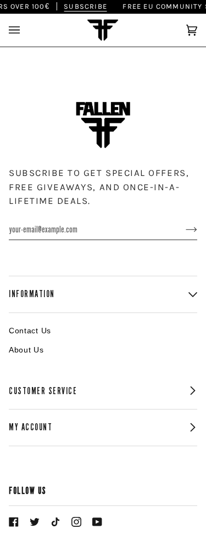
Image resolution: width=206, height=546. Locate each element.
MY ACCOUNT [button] (30, 427)
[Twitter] (35, 522)
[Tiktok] (55, 522)
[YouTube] (97, 522)
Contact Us (30, 330)
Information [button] (32, 294)
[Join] (182, 229)
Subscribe (83, 6)
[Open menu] (25, 30)
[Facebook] (14, 522)
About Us (26, 349)
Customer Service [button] (43, 391)
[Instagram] (76, 522)
